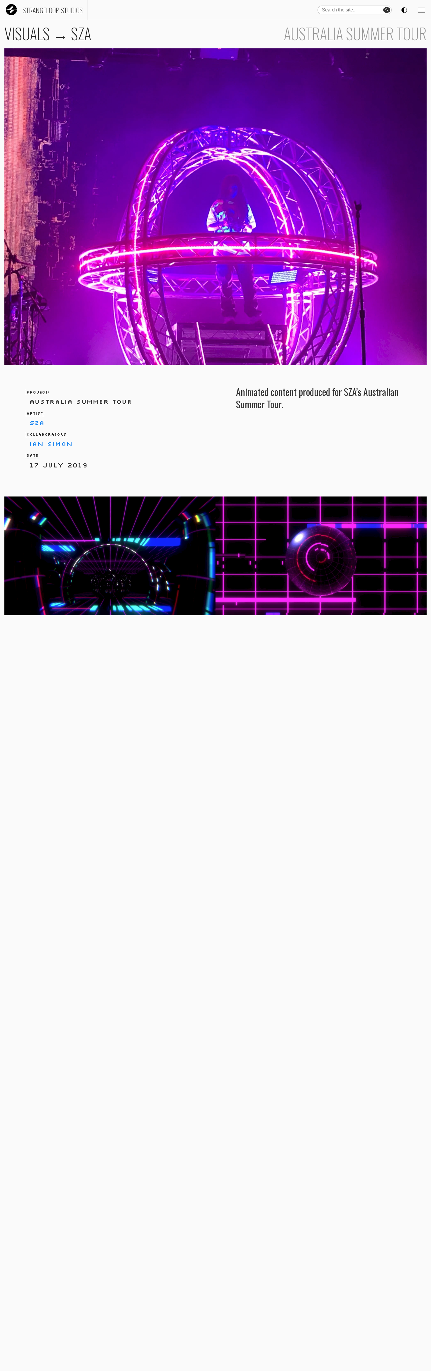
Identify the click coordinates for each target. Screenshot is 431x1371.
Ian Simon (50, 443)
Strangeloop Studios (53, 10)
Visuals (27, 33)
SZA (36, 422)
